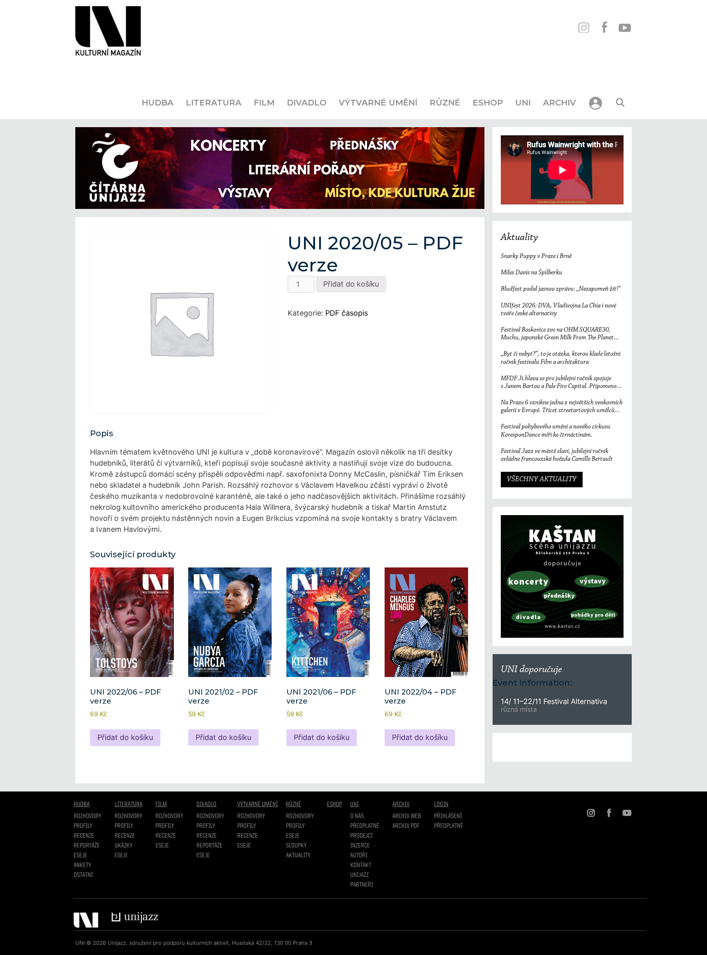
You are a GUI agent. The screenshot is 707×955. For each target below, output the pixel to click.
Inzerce (360, 846)
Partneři (361, 885)
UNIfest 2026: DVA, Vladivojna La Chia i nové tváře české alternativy (558, 310)
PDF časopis (346, 313)
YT (624, 27)
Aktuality (519, 237)
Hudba (157, 103)
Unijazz (359, 875)
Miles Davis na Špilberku (531, 272)
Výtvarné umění (378, 103)
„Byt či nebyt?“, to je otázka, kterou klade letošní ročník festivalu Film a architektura (561, 358)
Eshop (488, 103)
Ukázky (124, 846)
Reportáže (87, 846)
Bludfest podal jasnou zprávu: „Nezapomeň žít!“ (560, 289)
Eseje (80, 855)
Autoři (358, 855)
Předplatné (364, 826)
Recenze (84, 836)
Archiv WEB (406, 816)
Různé (445, 103)
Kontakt (360, 865)
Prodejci (361, 836)
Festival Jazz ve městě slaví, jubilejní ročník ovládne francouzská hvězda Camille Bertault (557, 455)
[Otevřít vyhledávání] (620, 102)
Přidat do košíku (351, 284)
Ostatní (83, 875)
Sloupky (296, 846)
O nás (357, 816)
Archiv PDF (405, 826)
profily (124, 826)
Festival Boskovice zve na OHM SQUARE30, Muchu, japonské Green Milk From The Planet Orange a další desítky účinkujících (557, 334)
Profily (83, 826)
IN (583, 27)
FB (604, 27)
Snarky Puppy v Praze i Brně (536, 256)
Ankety (82, 865)
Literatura (213, 103)
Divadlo (306, 103)
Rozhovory (87, 816)
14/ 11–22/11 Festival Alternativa (554, 701)
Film (264, 103)
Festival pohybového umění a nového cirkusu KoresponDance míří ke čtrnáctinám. (555, 431)
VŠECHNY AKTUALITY (541, 479)
